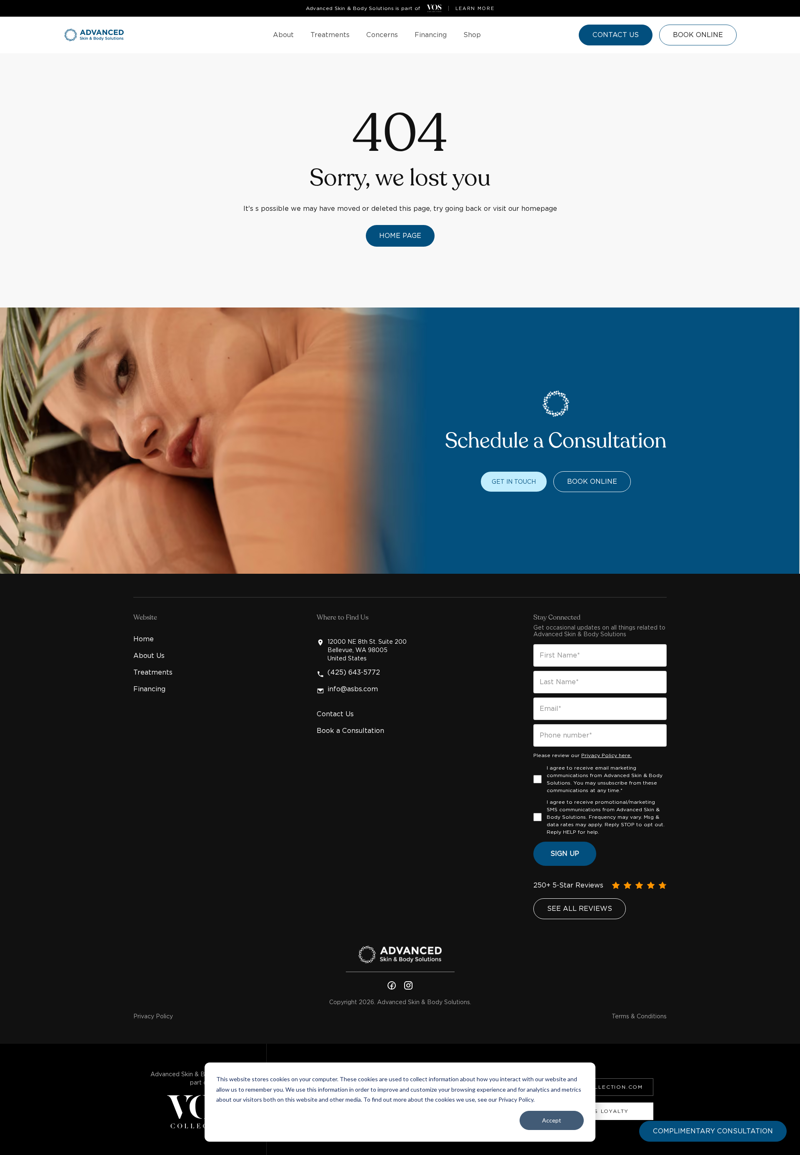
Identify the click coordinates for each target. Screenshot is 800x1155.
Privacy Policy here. (606, 755)
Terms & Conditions (639, 1016)
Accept (551, 1120)
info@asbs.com (353, 689)
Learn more (475, 8)
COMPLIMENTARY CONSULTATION (713, 1131)
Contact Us (335, 714)
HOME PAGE (400, 236)
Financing (149, 689)
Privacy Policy (153, 1016)
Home (143, 639)
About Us (149, 656)
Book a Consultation (350, 731)
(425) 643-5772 (354, 672)
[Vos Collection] (434, 8)
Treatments (152, 672)
